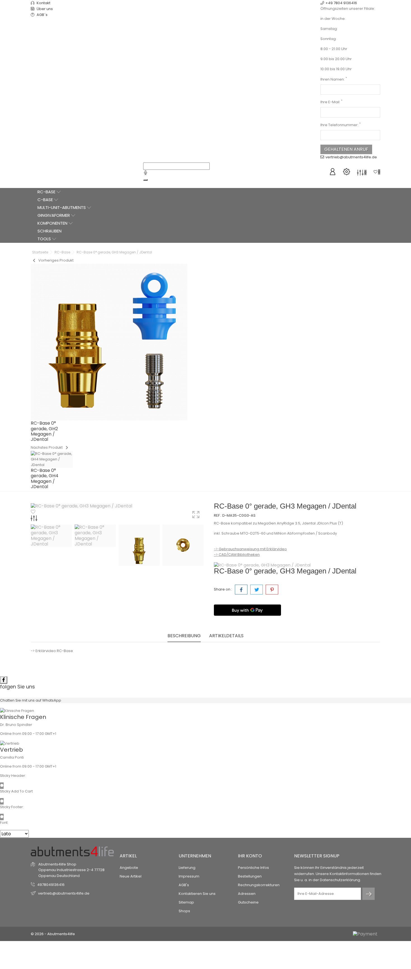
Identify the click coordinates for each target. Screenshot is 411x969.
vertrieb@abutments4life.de (351, 157)
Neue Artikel (130, 876)
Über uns (44, 8)
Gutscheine (248, 902)
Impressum (189, 876)
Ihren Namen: (333, 79)
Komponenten (52, 223)
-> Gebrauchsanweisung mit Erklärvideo (250, 549)
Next (203, 546)
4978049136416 (51, 884)
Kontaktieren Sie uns (197, 893)
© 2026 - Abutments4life (53, 934)
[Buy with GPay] (247, 610)
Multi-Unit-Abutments (62, 207)
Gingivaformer (54, 215)
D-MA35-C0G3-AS (239, 515)
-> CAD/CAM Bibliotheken (237, 554)
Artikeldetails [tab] (226, 636)
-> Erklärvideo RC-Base (52, 650)
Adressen (247, 893)
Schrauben (49, 231)
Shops (184, 911)
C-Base (45, 200)
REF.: (217, 515)
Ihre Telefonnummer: (340, 125)
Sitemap (186, 902)
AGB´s (42, 14)
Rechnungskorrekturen (259, 885)
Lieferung (187, 867)
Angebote (129, 867)
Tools (44, 239)
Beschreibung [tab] (184, 636)
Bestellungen (250, 876)
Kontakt (43, 3)
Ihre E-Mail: (331, 102)
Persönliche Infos (253, 867)
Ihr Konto (250, 856)
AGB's (184, 885)
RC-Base (46, 192)
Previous (33, 546)
